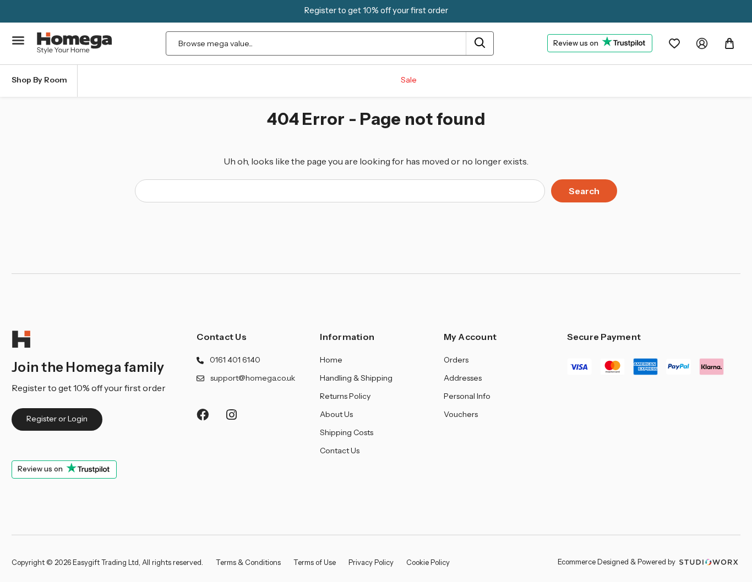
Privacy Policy (371, 562)
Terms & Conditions (248, 562)
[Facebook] (202, 414)
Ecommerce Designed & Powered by (617, 561)
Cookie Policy (428, 562)
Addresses (463, 378)
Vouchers (461, 414)
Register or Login (57, 419)
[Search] (479, 43)
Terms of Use (314, 562)
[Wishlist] (674, 43)
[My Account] (702, 43)
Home (331, 360)
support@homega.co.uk (252, 378)
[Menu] (19, 40)
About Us (336, 414)
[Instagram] (232, 414)
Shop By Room (39, 80)
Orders (456, 360)
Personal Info (467, 396)
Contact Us (222, 336)
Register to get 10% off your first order (376, 10)
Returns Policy (345, 396)
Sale (409, 80)
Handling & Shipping (356, 378)
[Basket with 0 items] (729, 43)
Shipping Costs (346, 432)
